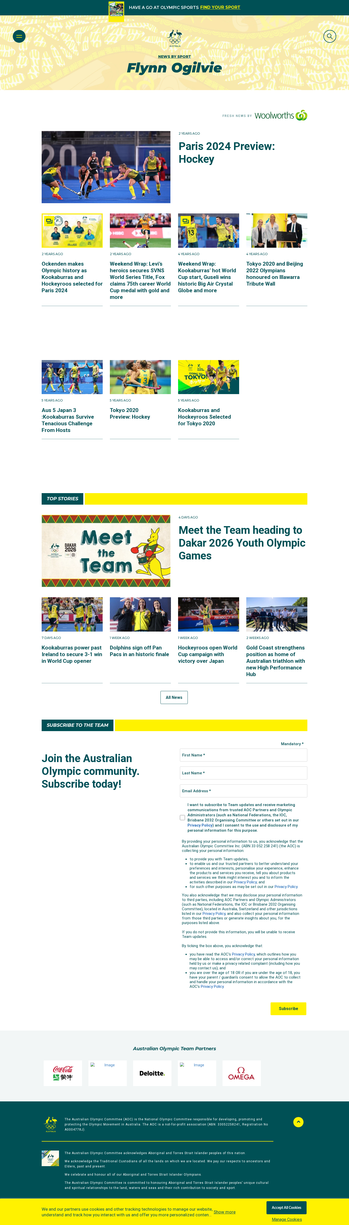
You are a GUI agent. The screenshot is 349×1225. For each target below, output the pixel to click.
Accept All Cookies (286, 1208)
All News (174, 697)
